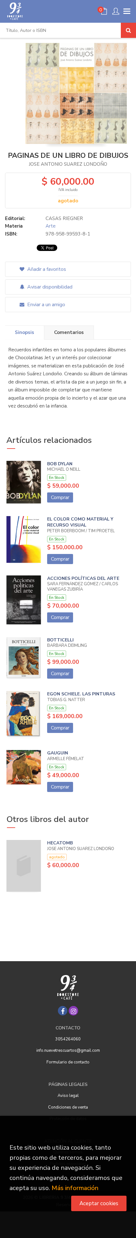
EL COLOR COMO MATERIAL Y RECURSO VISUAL (80, 522)
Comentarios (69, 332)
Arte (51, 226)
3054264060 (68, 1039)
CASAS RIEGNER (64, 218)
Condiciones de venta (68, 1107)
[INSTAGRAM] (73, 1010)
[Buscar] (128, 30)
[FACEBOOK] (62, 1010)
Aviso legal (68, 1095)
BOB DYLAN (59, 464)
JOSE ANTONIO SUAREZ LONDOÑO (68, 164)
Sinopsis (24, 332)
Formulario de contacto (68, 1062)
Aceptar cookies (98, 1203)
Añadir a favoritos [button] (46, 269)
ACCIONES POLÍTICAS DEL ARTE (83, 578)
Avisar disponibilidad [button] (49, 286)
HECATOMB (60, 843)
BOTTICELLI (60, 640)
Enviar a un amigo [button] (45, 304)
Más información (75, 1188)
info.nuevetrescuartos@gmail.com (68, 1050)
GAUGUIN (57, 753)
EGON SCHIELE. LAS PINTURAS (81, 694)
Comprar (60, 497)
